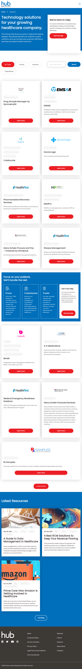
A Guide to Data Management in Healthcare (21, 540)
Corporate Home (32, 638)
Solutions (60, 633)
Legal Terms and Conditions (36, 650)
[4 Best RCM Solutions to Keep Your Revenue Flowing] (61, 518)
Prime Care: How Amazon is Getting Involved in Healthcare (21, 593)
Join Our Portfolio (33, 642)
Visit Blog (41, 618)
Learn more (21, 120)
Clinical (21, 64)
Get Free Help (58, 36)
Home (3, 12)
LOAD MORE (41, 486)
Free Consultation (33, 655)
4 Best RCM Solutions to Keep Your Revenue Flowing (61, 537)
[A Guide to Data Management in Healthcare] (21, 518)
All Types (8, 64)
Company (60, 650)
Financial (35, 64)
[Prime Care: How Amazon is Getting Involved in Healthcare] (21, 570)
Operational (9, 71)
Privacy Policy (32, 646)
